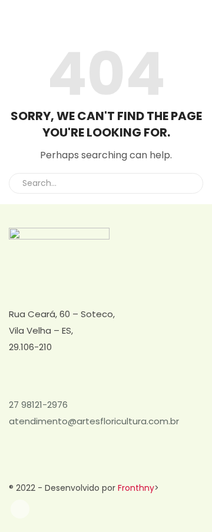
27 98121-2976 (38, 404)
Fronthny (136, 488)
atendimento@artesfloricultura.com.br (94, 421)
